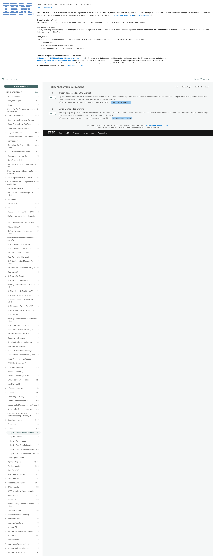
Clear (37, 92)
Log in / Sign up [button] (201, 79)
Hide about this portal (45, 7)
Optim (79, 102)
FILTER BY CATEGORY (14, 92)
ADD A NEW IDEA (22, 86)
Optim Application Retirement (93, 102)
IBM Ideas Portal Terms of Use (157, 125)
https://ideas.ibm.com (143, 15)
